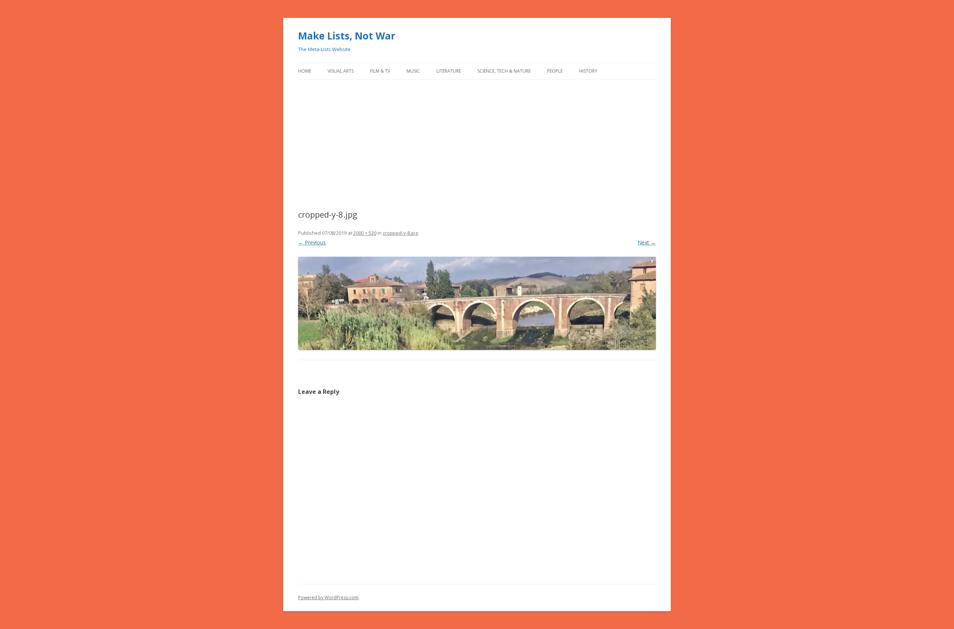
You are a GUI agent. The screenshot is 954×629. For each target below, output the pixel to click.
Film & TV (380, 71)
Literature (448, 71)
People (555, 71)
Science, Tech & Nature (504, 71)
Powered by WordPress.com (328, 597)
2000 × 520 (364, 233)
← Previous (312, 242)
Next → (647, 242)
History (588, 71)
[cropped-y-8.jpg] (477, 303)
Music (413, 71)
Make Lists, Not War (346, 35)
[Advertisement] (477, 144)
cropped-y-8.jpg (400, 233)
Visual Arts (341, 71)
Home (304, 71)
